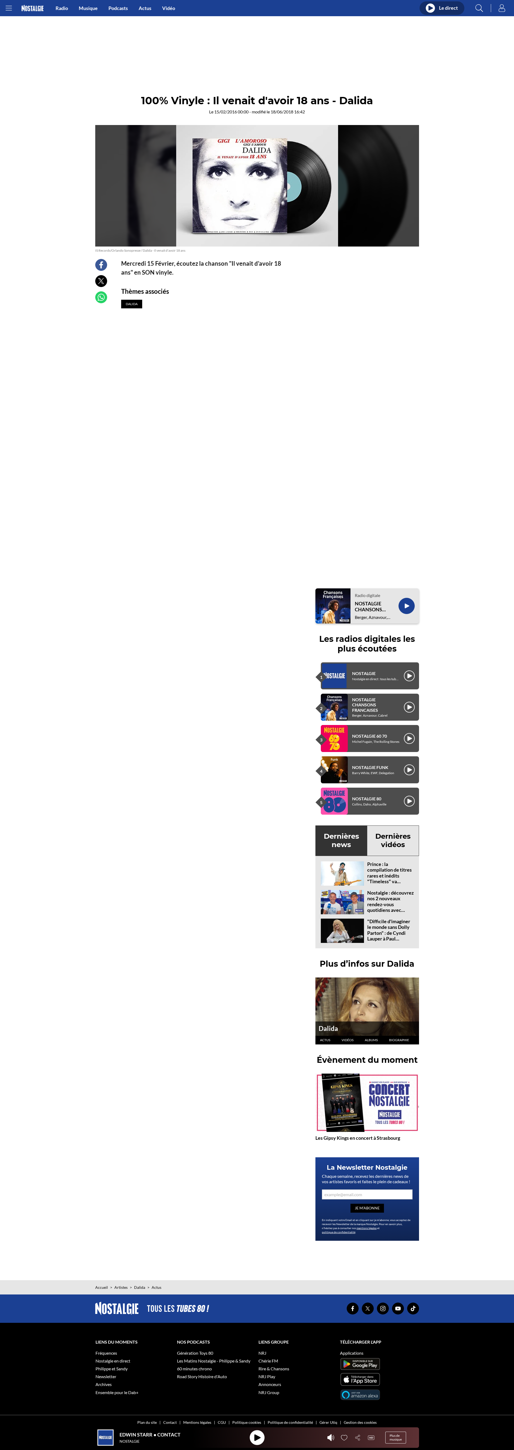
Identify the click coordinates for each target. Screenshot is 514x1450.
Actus (145, 8)
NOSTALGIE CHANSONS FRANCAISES (369, 606)
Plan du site (147, 1422)
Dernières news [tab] (341, 840)
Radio (62, 8)
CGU (222, 1422)
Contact (170, 1422)
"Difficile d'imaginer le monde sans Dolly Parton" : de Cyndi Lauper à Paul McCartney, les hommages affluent (388, 935)
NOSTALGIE (364, 673)
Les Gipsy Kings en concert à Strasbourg (357, 1138)
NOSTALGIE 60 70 (369, 736)
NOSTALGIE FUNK (370, 767)
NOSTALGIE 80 (366, 798)
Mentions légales (197, 1422)
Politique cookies (246, 1422)
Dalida (328, 1028)
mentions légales (367, 1228)
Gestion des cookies (360, 1422)
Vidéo (168, 8)
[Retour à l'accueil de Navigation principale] (32, 8)
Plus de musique (396, 1437)
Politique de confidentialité (290, 1422)
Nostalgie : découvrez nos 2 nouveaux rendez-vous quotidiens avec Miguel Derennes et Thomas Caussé (390, 907)
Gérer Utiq (328, 1422)
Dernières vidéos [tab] (393, 840)
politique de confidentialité (338, 1232)
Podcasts (118, 8)
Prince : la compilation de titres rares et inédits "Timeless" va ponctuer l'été (389, 875)
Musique (88, 8)
